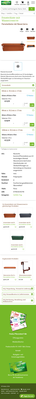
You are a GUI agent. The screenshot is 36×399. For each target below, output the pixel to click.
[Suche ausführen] (32, 9)
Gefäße (9, 13)
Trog (15, 13)
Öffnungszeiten (18, 338)
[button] (16, 2)
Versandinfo (6, 85)
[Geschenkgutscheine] (18, 321)
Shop (3, 13)
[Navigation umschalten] (33, 2)
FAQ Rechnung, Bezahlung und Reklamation (14, 300)
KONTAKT (13, 393)
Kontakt (18, 350)
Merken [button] (30, 96)
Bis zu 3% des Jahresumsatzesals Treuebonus (18, 376)
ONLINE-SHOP (26, 389)
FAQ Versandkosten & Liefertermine (16, 294)
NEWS (2, 391)
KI (17, 393)
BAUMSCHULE (5, 389)
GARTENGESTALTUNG (12, 391)
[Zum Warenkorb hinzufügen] (32, 105)
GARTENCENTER (15, 389)
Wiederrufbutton (18, 342)
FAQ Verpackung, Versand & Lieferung (17, 289)
